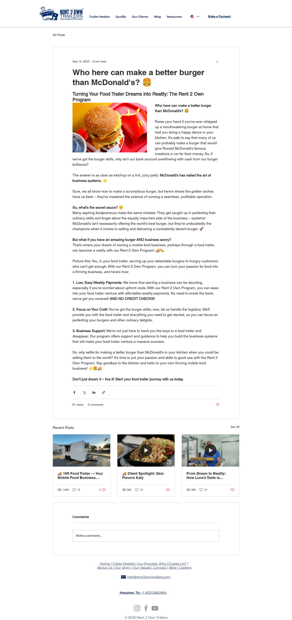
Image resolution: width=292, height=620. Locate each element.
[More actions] (217, 61)
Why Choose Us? (172, 564)
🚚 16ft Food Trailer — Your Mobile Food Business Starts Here (80, 475)
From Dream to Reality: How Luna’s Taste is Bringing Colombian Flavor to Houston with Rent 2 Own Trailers (210, 475)
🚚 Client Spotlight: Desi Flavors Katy (143, 475)
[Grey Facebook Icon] (146, 608)
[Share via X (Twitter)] (84, 392)
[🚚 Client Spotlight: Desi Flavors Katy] (146, 450)
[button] (99, 16)
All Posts (59, 35)
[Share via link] (103, 392)
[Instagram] (137, 608)
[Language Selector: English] (195, 16)
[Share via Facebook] (74, 392)
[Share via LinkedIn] (94, 392)
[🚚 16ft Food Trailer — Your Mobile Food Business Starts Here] (81, 450)
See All (235, 426)
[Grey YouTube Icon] (155, 608)
